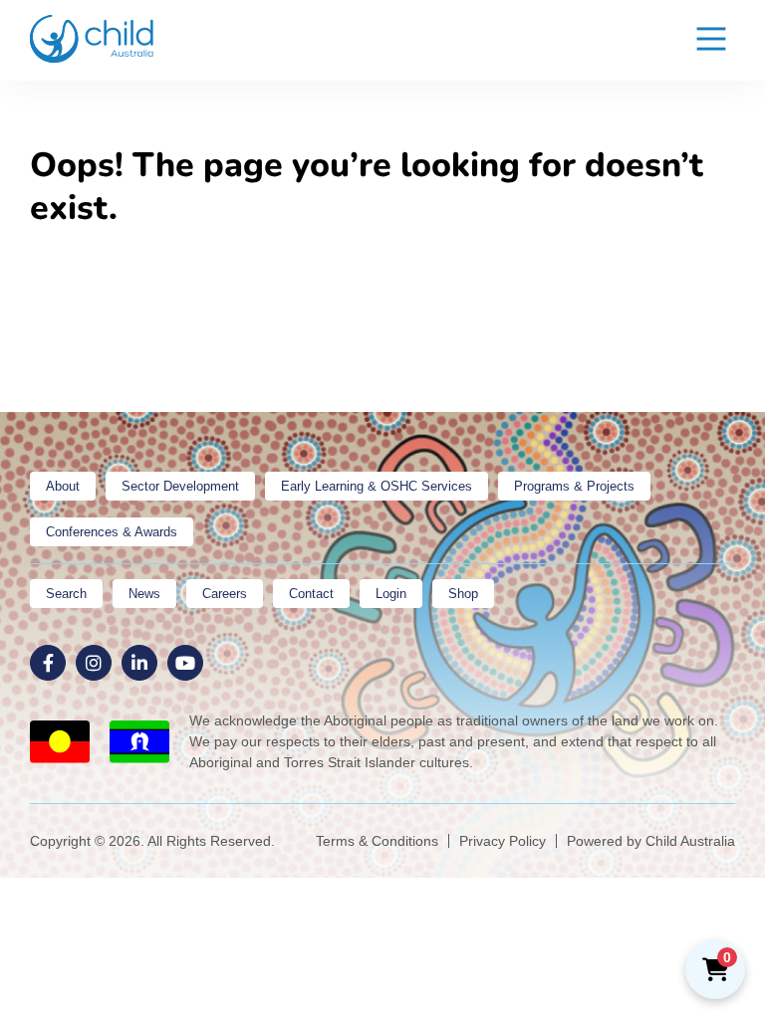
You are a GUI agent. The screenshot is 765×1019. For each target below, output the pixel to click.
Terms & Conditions (377, 841)
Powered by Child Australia (651, 841)
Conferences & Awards (111, 531)
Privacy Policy (502, 841)
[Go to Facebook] (48, 663)
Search (66, 593)
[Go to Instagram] (94, 663)
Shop (463, 593)
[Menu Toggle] (711, 40)
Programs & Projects (574, 486)
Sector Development (180, 486)
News (144, 593)
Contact (311, 593)
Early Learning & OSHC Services (376, 486)
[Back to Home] (92, 39)
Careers (224, 593)
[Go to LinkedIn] (139, 663)
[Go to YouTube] (185, 663)
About (63, 486)
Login (391, 593)
